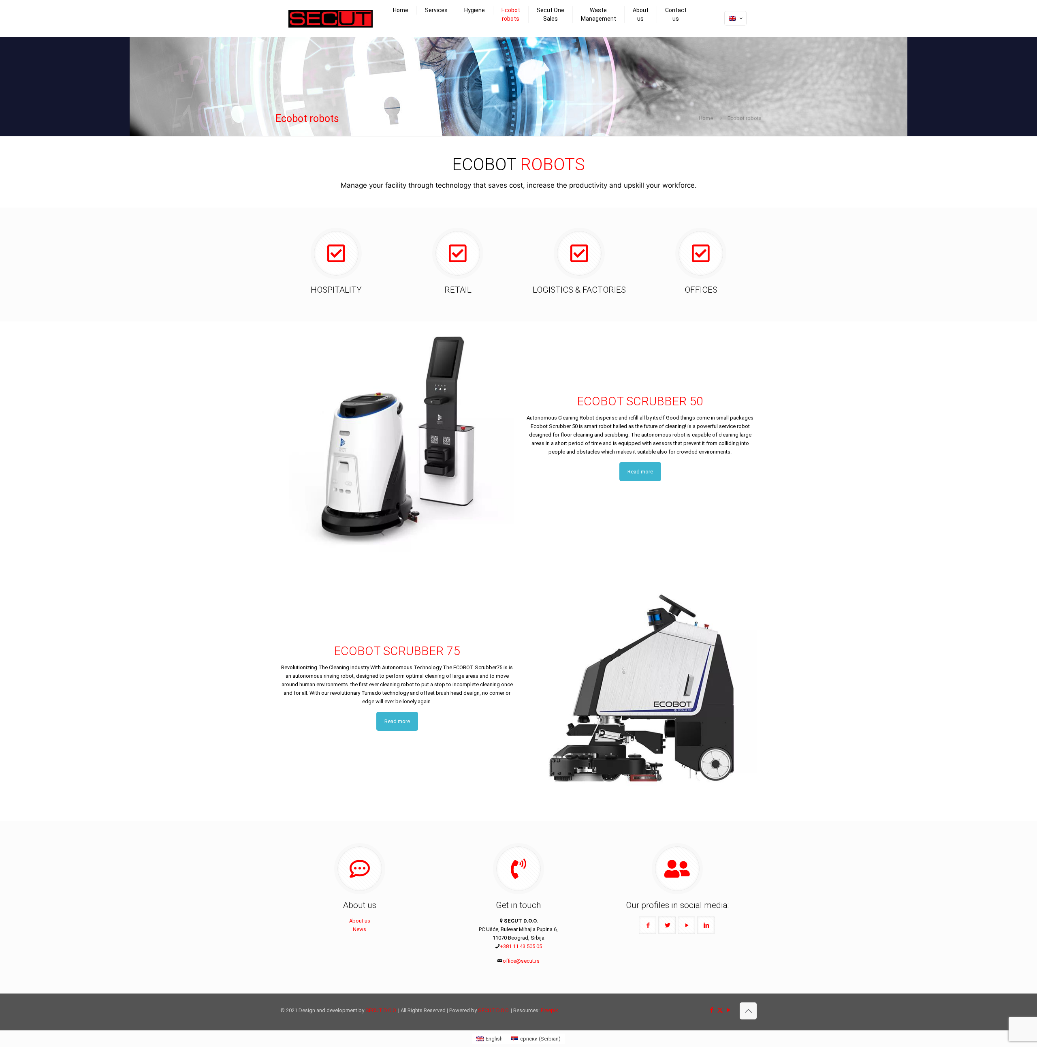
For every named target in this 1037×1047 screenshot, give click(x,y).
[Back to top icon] (748, 1010)
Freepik (549, 1010)
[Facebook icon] (711, 1010)
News (359, 929)
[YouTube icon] (728, 1010)
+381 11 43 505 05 (521, 946)
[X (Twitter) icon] (720, 1010)
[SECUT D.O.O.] (330, 18)
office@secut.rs (521, 961)
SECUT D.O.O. (381, 1010)
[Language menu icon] (735, 18)
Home (706, 118)
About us (359, 921)
